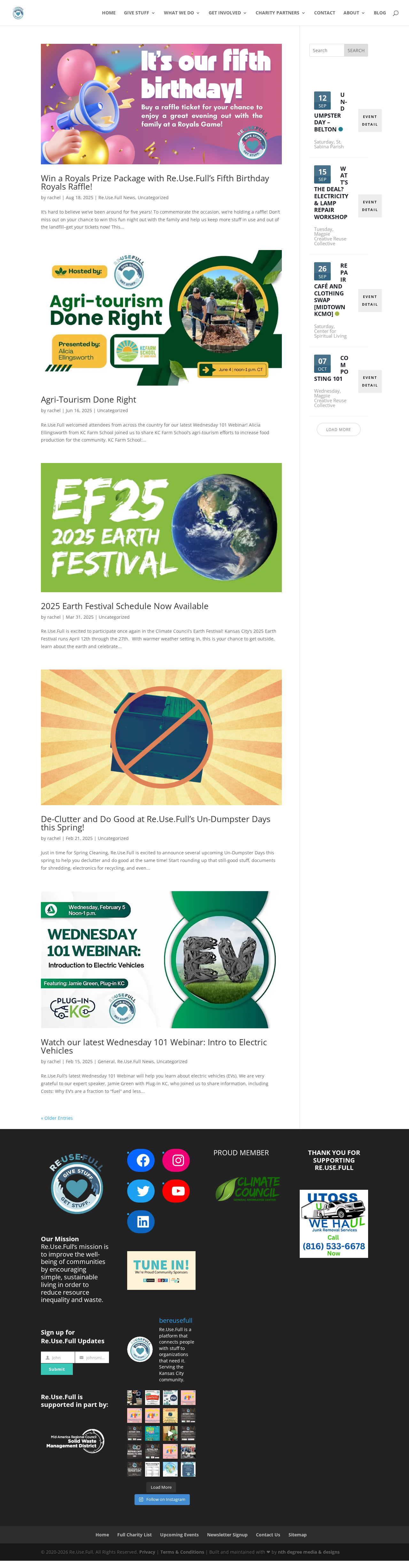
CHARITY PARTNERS (277, 13)
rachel (54, 197)
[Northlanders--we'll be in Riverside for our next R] (134, 1433)
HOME (109, 13)
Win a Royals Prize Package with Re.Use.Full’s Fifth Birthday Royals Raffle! (155, 182)
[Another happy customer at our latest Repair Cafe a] (170, 1433)
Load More (338, 429)
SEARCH (356, 50)
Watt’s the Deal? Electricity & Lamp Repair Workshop (331, 193)
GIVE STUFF (136, 13)
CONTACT (324, 13)
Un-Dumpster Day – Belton (330, 112)
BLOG (380, 13)
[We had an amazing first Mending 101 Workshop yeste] (134, 1397)
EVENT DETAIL (370, 120)
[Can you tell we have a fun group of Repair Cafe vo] (188, 1451)
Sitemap (298, 1535)
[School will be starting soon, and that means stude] (170, 1415)
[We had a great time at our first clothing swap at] (152, 1433)
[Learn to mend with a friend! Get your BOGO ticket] (152, 1397)
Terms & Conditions (182, 1552)
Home (102, 1535)
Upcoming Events (179, 1535)
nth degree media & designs (309, 1552)
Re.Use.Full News (116, 197)
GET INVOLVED (225, 13)
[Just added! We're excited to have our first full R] (188, 1433)
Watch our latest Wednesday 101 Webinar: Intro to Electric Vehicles (154, 1046)
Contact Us (268, 1535)
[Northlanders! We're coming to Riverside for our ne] (188, 1415)
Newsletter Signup (227, 1535)
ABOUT (351, 13)
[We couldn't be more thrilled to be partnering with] (188, 1469)
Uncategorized (153, 197)
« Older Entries (57, 1118)
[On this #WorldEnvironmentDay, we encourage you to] (170, 1469)
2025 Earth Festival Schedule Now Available (125, 606)
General (106, 1061)
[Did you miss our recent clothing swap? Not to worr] (152, 1415)
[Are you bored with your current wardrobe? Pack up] (170, 1451)
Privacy (147, 1552)
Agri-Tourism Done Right (88, 399)
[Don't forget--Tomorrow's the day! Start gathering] (152, 1451)
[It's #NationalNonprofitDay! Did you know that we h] (170, 1397)
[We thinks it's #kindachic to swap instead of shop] (134, 1415)
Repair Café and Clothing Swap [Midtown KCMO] (331, 290)
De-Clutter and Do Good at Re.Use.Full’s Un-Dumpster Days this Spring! (155, 823)
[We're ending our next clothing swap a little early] (188, 1397)
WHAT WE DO (179, 13)
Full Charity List (134, 1535)
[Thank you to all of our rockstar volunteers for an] (134, 1451)
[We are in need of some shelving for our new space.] (152, 1469)
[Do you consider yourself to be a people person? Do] (134, 1469)
